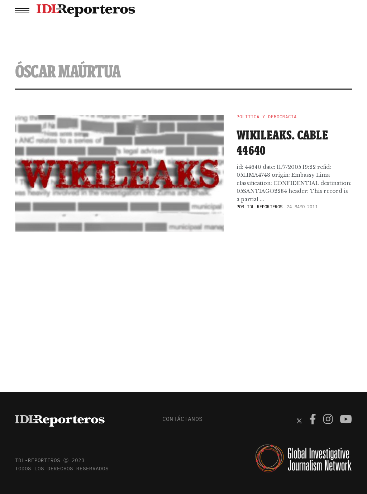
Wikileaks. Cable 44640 (282, 142)
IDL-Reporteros (265, 206)
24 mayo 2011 (302, 206)
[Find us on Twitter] (299, 420)
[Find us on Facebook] (312, 420)
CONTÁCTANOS (182, 418)
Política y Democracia (267, 117)
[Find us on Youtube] (346, 420)
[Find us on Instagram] (328, 420)
